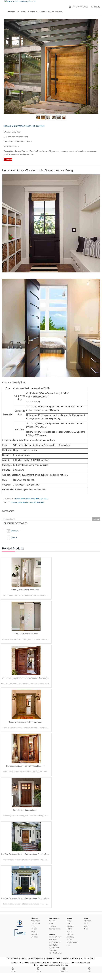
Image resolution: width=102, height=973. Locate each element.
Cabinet (49, 958)
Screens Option (54, 942)
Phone (38, 971)
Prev (7, 66)
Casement (70, 926)
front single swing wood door (25, 810)
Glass (57, 958)
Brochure (34, 937)
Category (64, 971)
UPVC (86, 924)
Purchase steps (54, 929)
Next (94, 66)
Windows (52, 921)
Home (12, 11)
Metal (86, 929)
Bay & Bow (70, 937)
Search (96, 519)
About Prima (35, 921)
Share (12, 971)
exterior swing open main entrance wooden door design (25, 678)
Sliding (69, 921)
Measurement (54, 948)
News (33, 932)
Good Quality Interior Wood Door (25, 590)
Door (13, 537)
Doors (51, 924)
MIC (82, 958)
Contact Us (35, 934)
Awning (69, 924)
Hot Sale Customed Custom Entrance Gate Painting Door (25, 854)
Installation (53, 950)
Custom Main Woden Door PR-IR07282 (27, 503)
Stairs (15, 958)
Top (89, 971)
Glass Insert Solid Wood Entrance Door (31, 499)
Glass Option (53, 940)
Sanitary (65, 958)
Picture (69, 932)
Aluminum (88, 921)
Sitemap (64, 965)
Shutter (69, 940)
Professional (35, 924)
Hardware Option (55, 937)
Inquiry (97, 7)
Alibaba (75, 958)
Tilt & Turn (70, 934)
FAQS (33, 926)
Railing (24, 958)
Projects (34, 929)
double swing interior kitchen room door (25, 722)
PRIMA (90, 958)
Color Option (53, 945)
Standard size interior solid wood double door (25, 766)
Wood (22, 11)
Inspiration (52, 926)
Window (14, 531)
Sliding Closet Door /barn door (25, 634)
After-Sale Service (55, 953)
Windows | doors (36, 958)
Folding (69, 929)
